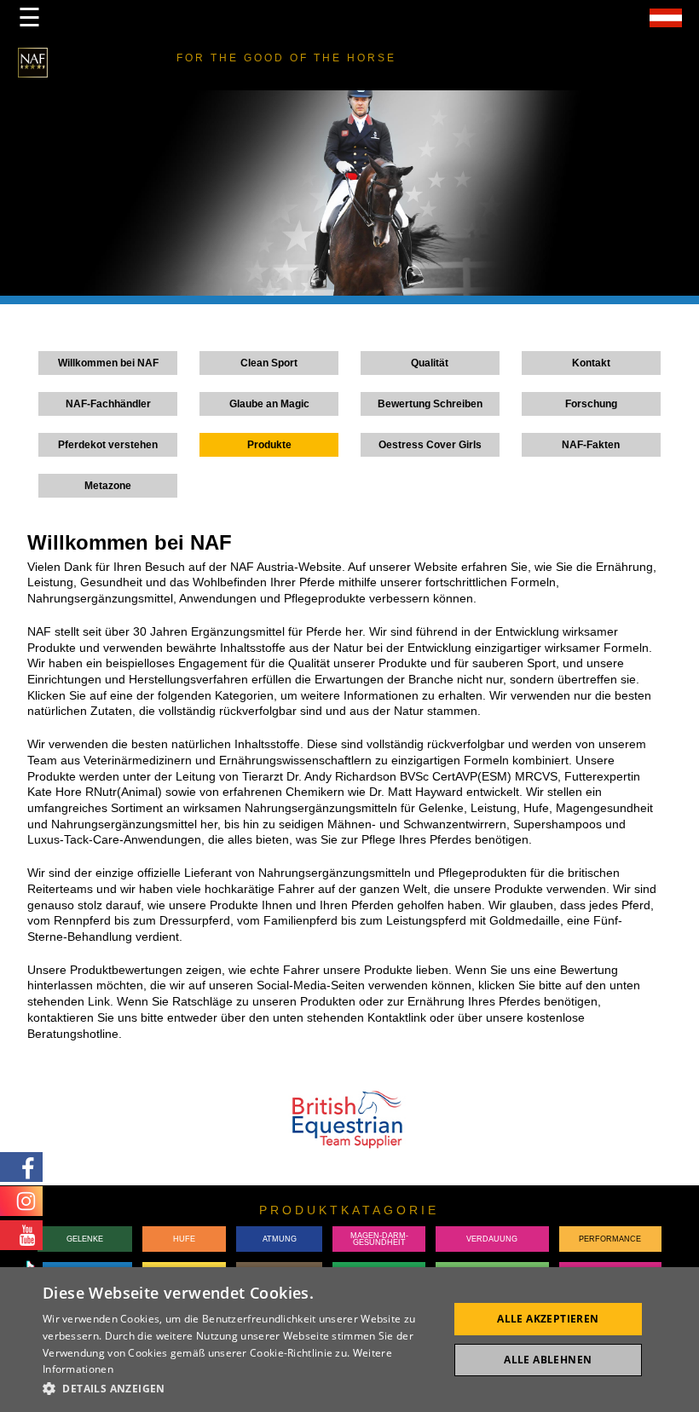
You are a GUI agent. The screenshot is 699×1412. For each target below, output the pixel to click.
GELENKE (84, 1239)
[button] (239, 1388)
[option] (349, 197)
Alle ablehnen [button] (548, 1359)
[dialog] (349, 1339)
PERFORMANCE (610, 1239)
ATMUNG (280, 1239)
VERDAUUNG (491, 1239)
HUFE (184, 1239)
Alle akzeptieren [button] (547, 1318)
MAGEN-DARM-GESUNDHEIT (379, 1239)
